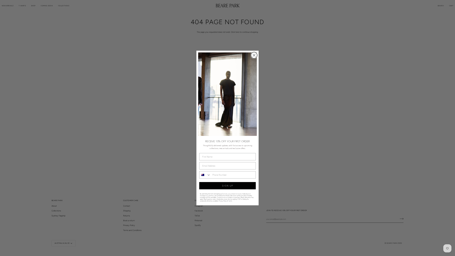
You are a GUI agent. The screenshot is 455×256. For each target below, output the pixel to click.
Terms (230, 201)
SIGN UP (227, 185)
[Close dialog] (254, 55)
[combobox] (205, 174)
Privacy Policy (223, 201)
